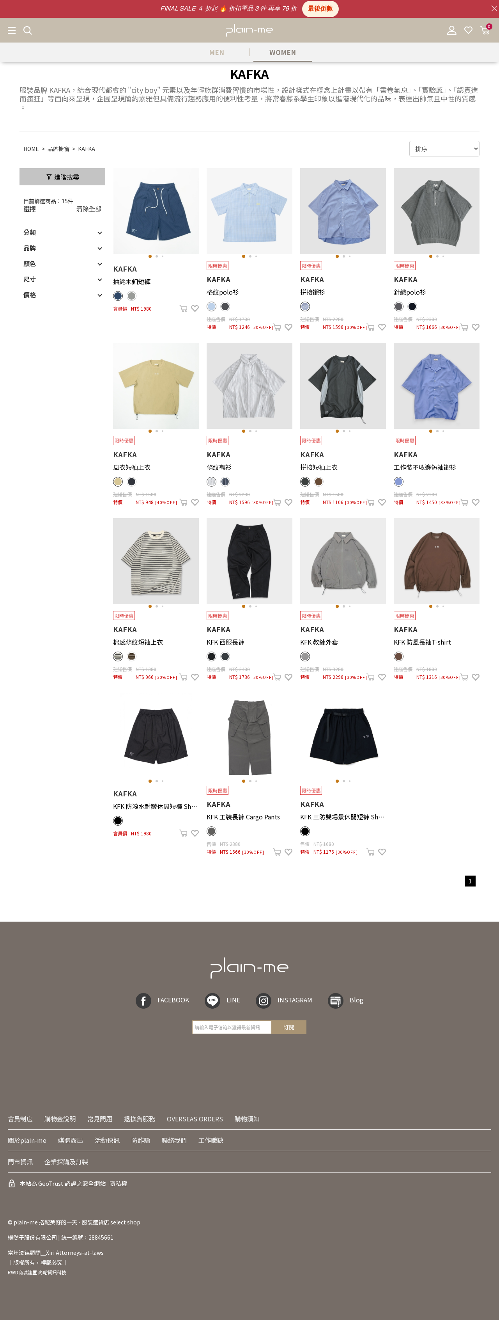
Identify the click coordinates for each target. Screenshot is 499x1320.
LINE (233, 1000)
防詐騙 (140, 1140)
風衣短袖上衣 (131, 467)
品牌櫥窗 (58, 149)
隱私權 (118, 1183)
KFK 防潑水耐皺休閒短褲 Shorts (156, 806)
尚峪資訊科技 (52, 1272)
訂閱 (288, 1027)
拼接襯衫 (312, 292)
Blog (356, 1000)
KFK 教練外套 (319, 642)
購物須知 (247, 1118)
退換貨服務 (139, 1118)
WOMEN (282, 52)
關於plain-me (27, 1140)
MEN (216, 52)
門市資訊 (20, 1161)
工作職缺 (210, 1140)
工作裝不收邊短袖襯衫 (425, 467)
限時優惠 (217, 265)
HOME (31, 149)
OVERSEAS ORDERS (195, 1118)
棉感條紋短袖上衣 (138, 642)
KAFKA (86, 149)
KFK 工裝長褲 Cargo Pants (243, 817)
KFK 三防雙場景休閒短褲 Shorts (343, 817)
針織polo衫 (410, 292)
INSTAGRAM (295, 1000)
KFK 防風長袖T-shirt (422, 642)
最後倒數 (320, 9)
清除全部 (88, 209)
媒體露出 (70, 1140)
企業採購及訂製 (66, 1161)
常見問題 (99, 1118)
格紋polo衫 (223, 292)
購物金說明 (60, 1118)
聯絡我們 (174, 1140)
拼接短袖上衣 (319, 467)
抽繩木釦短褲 (131, 281)
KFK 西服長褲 (225, 642)
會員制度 (20, 1118)
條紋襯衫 (219, 467)
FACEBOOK (173, 1000)
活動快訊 (107, 1140)
